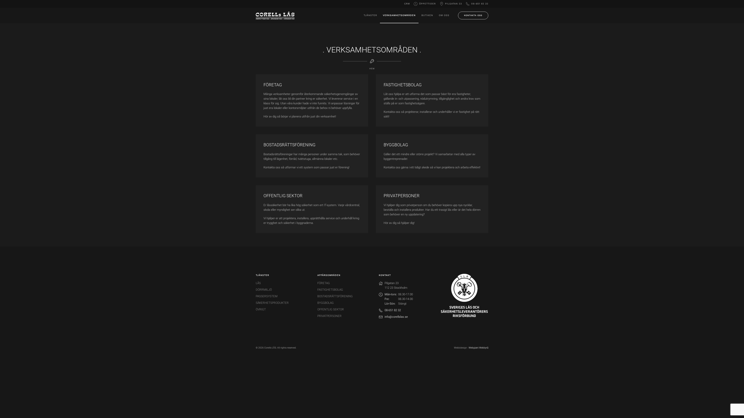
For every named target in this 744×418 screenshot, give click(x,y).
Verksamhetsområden (399, 15)
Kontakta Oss (473, 15)
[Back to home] (275, 15)
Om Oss (444, 15)
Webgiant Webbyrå (478, 347)
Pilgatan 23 (453, 3)
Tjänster (370, 15)
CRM (407, 3)
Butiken (427, 15)
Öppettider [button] (427, 3)
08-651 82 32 (479, 3)
